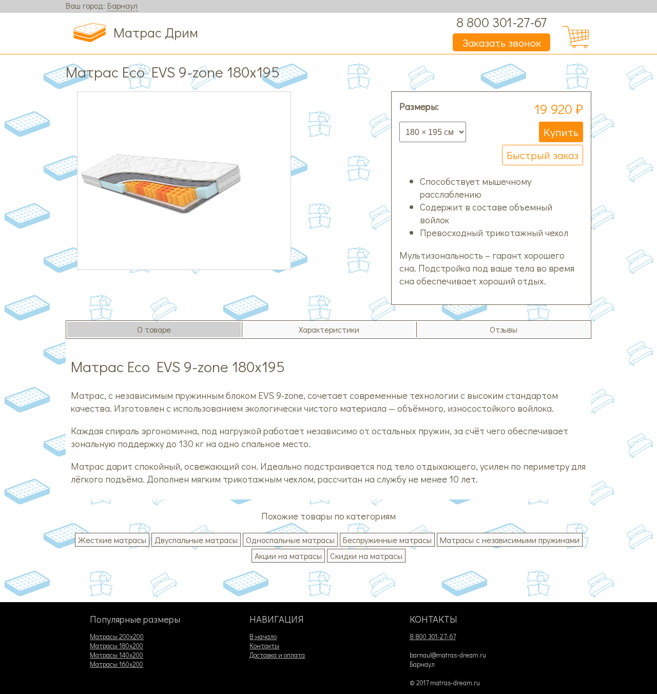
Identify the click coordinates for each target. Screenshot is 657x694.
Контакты (264, 645)
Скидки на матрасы (366, 555)
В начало (263, 636)
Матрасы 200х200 (117, 636)
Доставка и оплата (277, 655)
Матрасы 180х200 (116, 645)
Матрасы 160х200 (116, 664)
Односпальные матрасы (290, 539)
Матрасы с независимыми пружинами (509, 539)
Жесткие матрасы (112, 539)
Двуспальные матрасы (196, 539)
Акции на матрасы (288, 555)
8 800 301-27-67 (501, 22)
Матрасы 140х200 (116, 655)
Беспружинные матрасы (387, 539)
